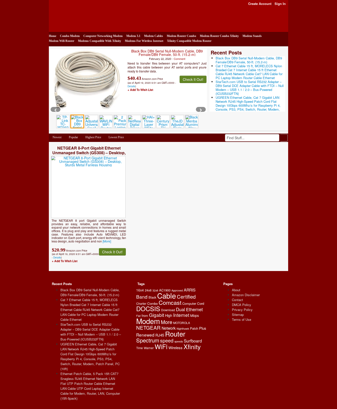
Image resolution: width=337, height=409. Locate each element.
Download (168, 310)
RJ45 (159, 335)
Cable (166, 295)
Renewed (145, 335)
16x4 (140, 290)
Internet (181, 314)
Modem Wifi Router (61, 41)
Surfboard (193, 341)
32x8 (155, 290)
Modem (148, 321)
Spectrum (147, 340)
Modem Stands (252, 36)
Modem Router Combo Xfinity (219, 36)
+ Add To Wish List (140, 89)
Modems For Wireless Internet (144, 41)
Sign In (280, 3)
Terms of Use (241, 319)
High (168, 315)
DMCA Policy (241, 304)
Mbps (194, 315)
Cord (200, 303)
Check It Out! (193, 79)
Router (175, 334)
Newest (57, 137)
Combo (152, 303)
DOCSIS (148, 308)
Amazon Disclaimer (246, 294)
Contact (237, 299)
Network (169, 328)
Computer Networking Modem (103, 36)
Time (139, 348)
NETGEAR (148, 327)
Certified (186, 296)
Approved (177, 290)
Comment (179, 59)
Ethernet (194, 309)
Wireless (175, 347)
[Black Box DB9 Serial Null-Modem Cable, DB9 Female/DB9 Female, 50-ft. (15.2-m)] (87, 80)
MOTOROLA (181, 323)
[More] (107, 241)
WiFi (161, 346)
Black (152, 297)
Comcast (170, 302)
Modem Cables (153, 36)
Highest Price (93, 137)
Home (52, 36)
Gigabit (156, 314)
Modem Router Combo (181, 36)
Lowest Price (116, 137)
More (166, 321)
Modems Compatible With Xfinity (99, 41)
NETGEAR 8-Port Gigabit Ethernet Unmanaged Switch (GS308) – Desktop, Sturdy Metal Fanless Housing (89, 152)
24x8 (148, 290)
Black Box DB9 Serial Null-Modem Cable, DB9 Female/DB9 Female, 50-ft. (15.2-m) (167, 53)
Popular (73, 137)
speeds (178, 341)
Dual (180, 309)
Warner (149, 348)
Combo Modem (70, 36)
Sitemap (238, 314)
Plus (202, 328)
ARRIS (190, 290)
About (236, 290)
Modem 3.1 (133, 36)
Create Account (259, 3)
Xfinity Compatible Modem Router (189, 41)
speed (166, 340)
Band (142, 296)
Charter (141, 303)
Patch (194, 328)
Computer (189, 303)
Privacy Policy (242, 309)
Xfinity (192, 346)
